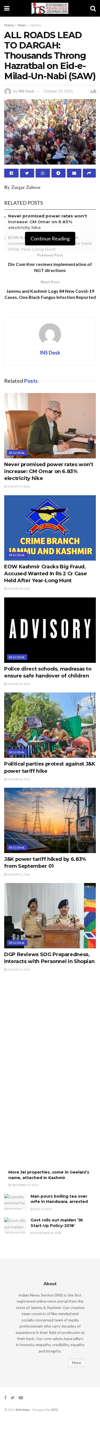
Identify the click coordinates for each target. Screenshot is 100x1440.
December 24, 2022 (24, 1185)
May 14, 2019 (42, 1209)
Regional (17, 453)
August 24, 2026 (18, 486)
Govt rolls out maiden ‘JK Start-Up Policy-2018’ (57, 1223)
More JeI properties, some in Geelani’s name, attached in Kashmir (48, 1175)
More (76, 1362)
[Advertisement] (46, 1077)
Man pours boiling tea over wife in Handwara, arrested (59, 1199)
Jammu (35, 25)
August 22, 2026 (18, 874)
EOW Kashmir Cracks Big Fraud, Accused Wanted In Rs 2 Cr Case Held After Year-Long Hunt (45, 574)
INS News (23, 1410)
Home (9, 25)
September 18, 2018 (47, 1232)
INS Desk (26, 91)
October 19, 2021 (58, 91)
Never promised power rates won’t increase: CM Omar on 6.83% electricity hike (47, 221)
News (22, 25)
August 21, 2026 (18, 969)
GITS (54, 1410)
